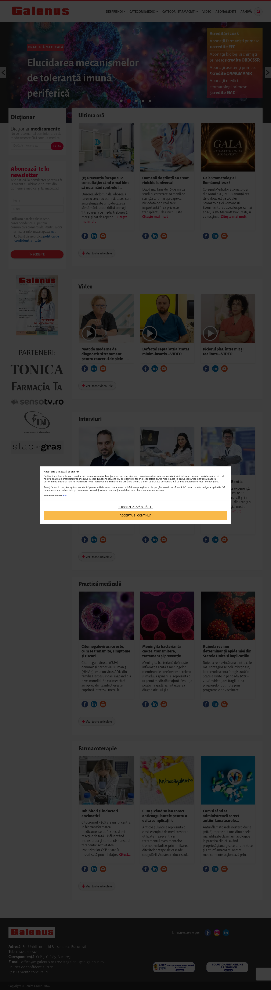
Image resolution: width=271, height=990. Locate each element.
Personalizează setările (135, 507)
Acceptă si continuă (135, 515)
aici (64, 495)
